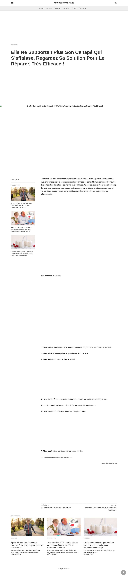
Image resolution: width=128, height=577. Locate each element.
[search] (116, 3)
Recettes (66, 8)
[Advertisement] (64, 27)
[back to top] (123, 572)
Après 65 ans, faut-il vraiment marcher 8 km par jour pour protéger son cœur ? (21, 205)
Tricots (74, 8)
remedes (49, 8)
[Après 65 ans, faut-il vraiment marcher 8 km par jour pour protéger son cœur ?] (23, 194)
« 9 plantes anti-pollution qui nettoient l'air (56, 508)
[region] (64, 84)
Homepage (14, 44)
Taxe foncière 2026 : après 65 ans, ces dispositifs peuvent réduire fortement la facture (21, 229)
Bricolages (57, 8)
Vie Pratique (83, 8)
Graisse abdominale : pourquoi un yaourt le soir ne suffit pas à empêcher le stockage (22, 253)
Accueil (41, 8)
